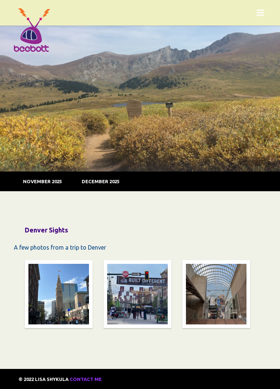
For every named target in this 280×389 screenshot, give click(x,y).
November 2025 (42, 181)
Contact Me (86, 379)
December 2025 (101, 181)
